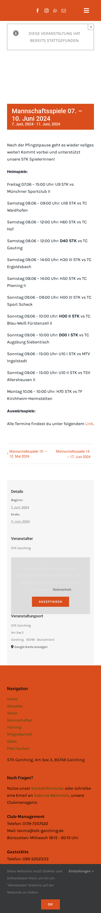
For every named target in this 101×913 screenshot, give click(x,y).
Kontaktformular (48, 788)
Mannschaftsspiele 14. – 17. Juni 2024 (73, 454)
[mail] (64, 10)
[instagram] (46, 10)
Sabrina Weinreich (51, 795)
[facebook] (37, 10)
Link (89, 423)
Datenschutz (62, 589)
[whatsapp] (55, 10)
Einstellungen (80, 871)
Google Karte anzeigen (30, 647)
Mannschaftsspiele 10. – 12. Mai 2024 (28, 454)
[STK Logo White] (12, 7)
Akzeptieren (50, 602)
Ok (50, 904)
